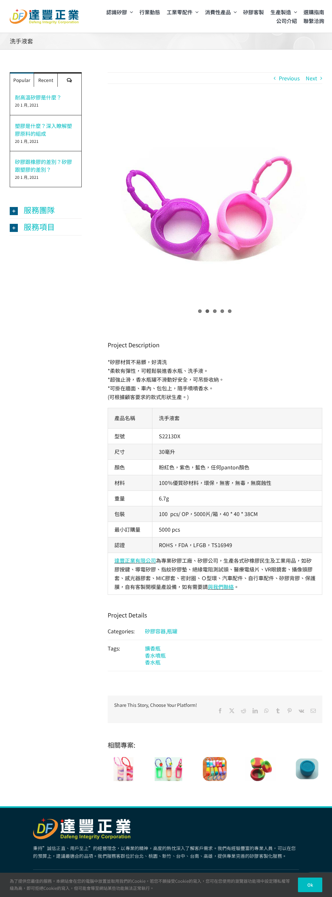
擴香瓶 (152, 648)
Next (311, 78)
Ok (310, 885)
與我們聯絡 (221, 587)
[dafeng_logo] (44, 11)
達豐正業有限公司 (135, 560)
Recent (45, 80)
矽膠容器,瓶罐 (161, 631)
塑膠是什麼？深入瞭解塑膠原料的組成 (43, 129)
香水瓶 (152, 662)
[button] (46, 210)
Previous (289, 78)
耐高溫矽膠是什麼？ (38, 97)
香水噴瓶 (155, 655)
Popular (21, 80)
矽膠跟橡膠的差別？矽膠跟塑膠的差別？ (43, 165)
